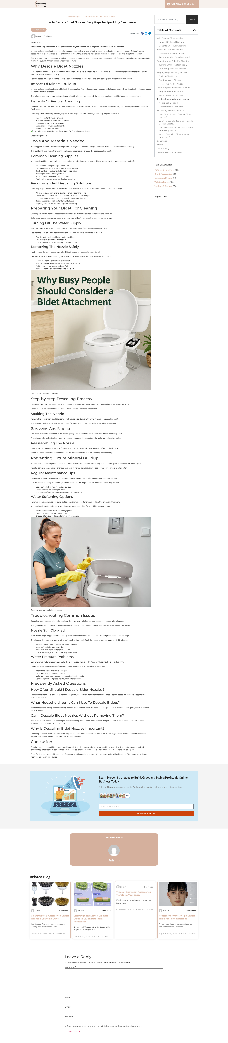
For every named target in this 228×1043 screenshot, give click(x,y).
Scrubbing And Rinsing (170, 80)
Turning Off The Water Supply (173, 65)
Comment (70, 967)
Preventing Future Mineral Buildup (173, 88)
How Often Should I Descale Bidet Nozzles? (175, 115)
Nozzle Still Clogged (168, 103)
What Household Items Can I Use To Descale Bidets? (176, 122)
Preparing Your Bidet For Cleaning (173, 61)
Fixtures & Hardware (164, 170)
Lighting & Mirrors (163, 178)
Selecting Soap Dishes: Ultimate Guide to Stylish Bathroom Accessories (91, 918)
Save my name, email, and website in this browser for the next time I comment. (104, 1026)
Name (68, 997)
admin (160, 145)
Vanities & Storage (163, 186)
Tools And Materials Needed (170, 50)
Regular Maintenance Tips (171, 91)
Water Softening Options (171, 95)
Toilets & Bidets (109, 16)
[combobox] (169, 19)
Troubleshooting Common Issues (173, 99)
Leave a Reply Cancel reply (169, 152)
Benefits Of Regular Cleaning (172, 46)
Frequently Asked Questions (170, 110)
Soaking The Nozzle (168, 76)
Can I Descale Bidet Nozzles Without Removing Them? (176, 129)
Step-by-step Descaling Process (172, 72)
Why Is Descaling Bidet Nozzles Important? (174, 135)
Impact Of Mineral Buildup (171, 42)
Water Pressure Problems (171, 107)
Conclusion (162, 141)
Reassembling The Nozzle (171, 84)
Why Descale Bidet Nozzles (170, 38)
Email (68, 1007)
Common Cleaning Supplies (172, 53)
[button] (142, 33)
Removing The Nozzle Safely (172, 69)
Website (69, 1016)
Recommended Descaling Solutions (176, 57)
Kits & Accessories (163, 174)
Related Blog (163, 148)
